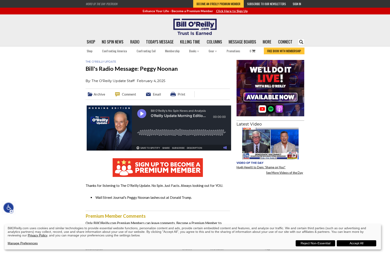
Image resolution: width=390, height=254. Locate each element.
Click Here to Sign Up (232, 11)
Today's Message (160, 42)
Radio (134, 42)
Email (157, 94)
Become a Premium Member (197, 223)
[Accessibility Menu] (9, 208)
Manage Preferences (23, 243)
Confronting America (114, 50)
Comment (129, 94)
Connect (285, 42)
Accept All (356, 243)
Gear (212, 50)
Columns (214, 42)
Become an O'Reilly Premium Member (218, 4)
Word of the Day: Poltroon (101, 4)
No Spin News (112, 42)
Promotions (233, 50)
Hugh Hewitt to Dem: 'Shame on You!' (261, 167)
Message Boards (242, 42)
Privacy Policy (37, 235)
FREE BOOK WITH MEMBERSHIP (284, 51)
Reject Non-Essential (315, 243)
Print (181, 94)
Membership (172, 50)
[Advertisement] (270, 206)
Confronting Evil (146, 50)
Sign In (297, 4)
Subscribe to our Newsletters (266, 4)
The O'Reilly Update (101, 61)
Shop (91, 42)
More (267, 42)
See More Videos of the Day (284, 172)
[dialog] (193, 236)
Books (193, 50)
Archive (99, 94)
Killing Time (190, 42)
